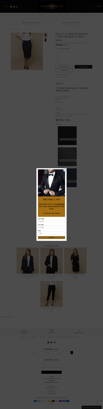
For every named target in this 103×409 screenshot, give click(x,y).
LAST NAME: (41, 224)
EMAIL (39, 230)
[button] (51, 182)
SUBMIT (51, 237)
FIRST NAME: (41, 218)
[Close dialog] (64, 170)
